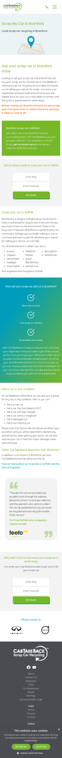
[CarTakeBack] (12, 7)
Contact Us (31, 677)
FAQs (31, 684)
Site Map (31, 695)
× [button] (59, 729)
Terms (31, 709)
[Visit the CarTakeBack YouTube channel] (34, 667)
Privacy (31, 713)
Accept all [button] (41, 746)
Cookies (31, 717)
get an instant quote (25, 144)
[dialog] (31, 742)
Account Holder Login (31, 699)
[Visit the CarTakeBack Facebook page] (28, 667)
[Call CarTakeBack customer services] (47, 6)
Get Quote (31, 195)
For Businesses (31, 688)
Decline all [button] (21, 746)
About (31, 673)
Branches (31, 680)
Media (31, 692)
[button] (31, 753)
